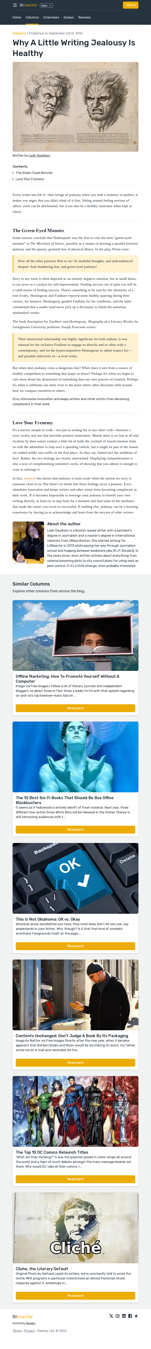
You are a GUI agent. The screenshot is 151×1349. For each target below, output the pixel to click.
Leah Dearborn (39, 155)
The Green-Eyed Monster (34, 173)
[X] (111, 1316)
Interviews (51, 17)
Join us (131, 5)
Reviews (84, 17)
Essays (69, 17)
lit (28, 5)
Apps (44, 5)
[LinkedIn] (124, 1316)
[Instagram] (117, 1316)
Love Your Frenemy (30, 179)
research (30, 478)
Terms (17, 1331)
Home (17, 17)
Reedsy (31, 1323)
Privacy (29, 1331)
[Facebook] (130, 1316)
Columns (32, 17)
